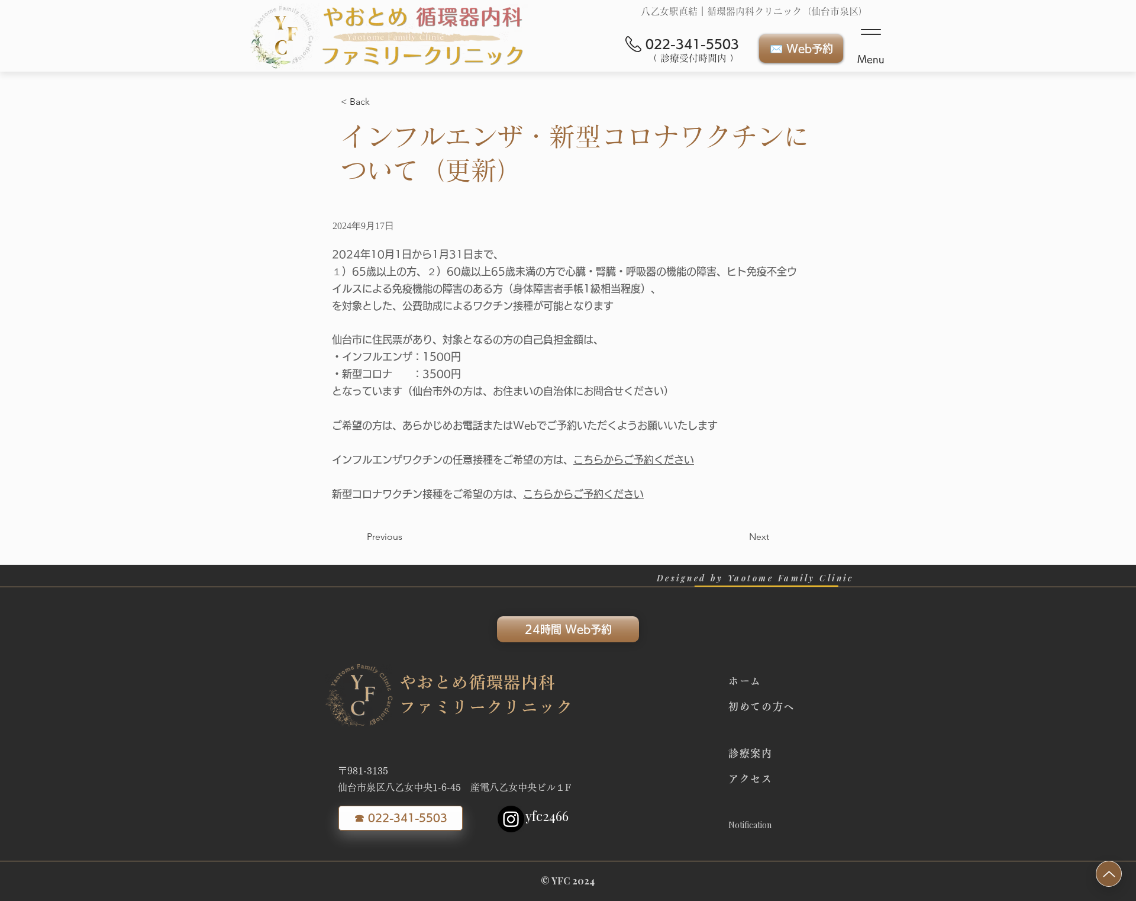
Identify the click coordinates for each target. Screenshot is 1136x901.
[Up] (1109, 874)
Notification (750, 825)
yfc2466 (547, 816)
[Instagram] (511, 819)
